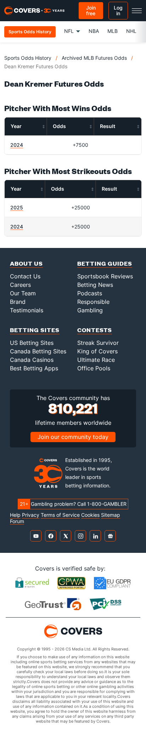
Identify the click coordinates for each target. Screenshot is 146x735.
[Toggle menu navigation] (137, 10)
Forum (17, 521)
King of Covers (97, 351)
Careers (20, 284)
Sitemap (110, 515)
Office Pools (93, 368)
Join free (91, 10)
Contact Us (25, 276)
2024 (16, 145)
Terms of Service (60, 515)
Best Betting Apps (34, 368)
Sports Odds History (27, 58)
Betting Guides (104, 263)
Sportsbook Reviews (105, 276)
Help (15, 515)
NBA (94, 31)
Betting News (95, 284)
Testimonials (26, 310)
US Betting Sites (32, 342)
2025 (16, 207)
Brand (18, 301)
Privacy (30, 515)
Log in (118, 10)
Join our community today (73, 436)
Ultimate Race (96, 359)
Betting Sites (35, 330)
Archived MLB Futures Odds (94, 58)
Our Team (23, 293)
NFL (69, 31)
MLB (112, 31)
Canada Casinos (32, 359)
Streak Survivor (98, 342)
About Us (26, 263)
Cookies (90, 515)
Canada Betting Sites (38, 351)
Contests (94, 330)
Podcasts (89, 293)
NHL (131, 31)
